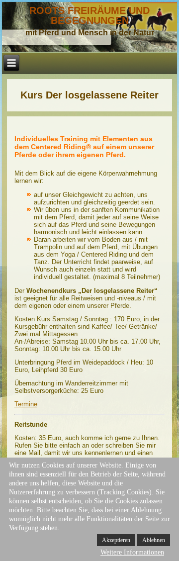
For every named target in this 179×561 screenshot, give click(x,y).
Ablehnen (153, 540)
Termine (25, 404)
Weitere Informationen (132, 552)
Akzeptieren (116, 540)
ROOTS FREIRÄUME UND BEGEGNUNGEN (89, 15)
